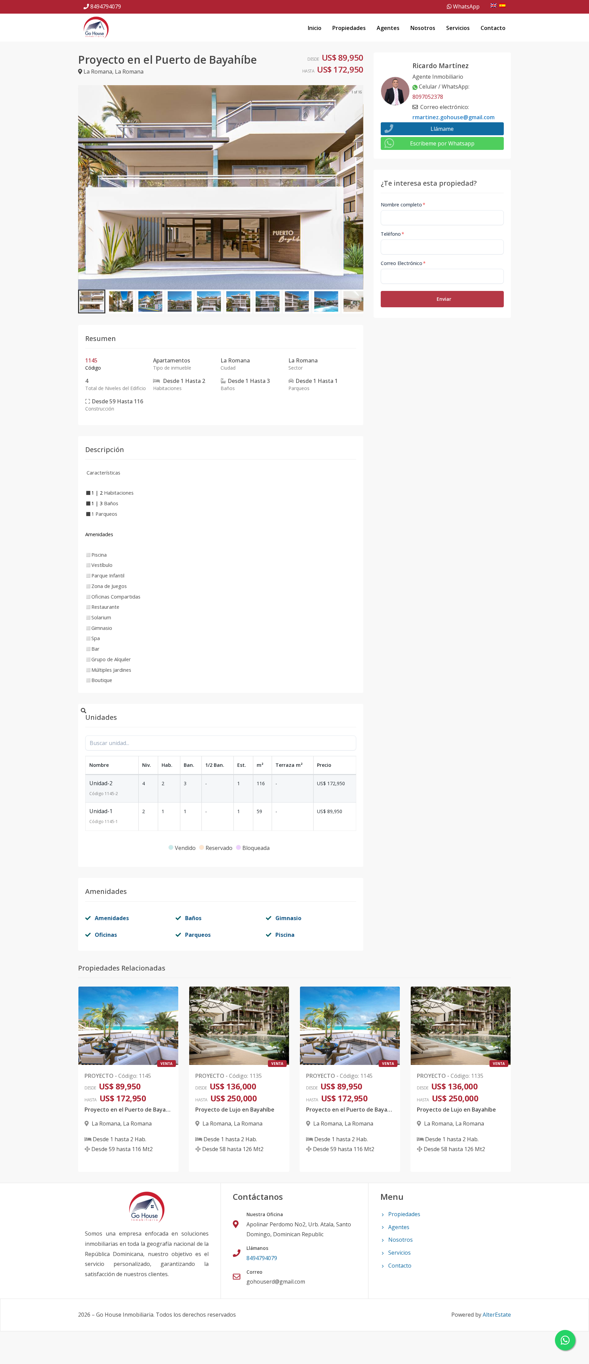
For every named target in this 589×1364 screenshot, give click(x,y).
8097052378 (427, 96)
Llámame (442, 129)
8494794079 (105, 6)
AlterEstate (497, 1314)
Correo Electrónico (403, 263)
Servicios (458, 28)
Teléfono (392, 234)
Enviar (444, 299)
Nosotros (422, 28)
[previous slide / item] (83, 187)
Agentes (388, 28)
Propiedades (349, 28)
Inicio (314, 28)
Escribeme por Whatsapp (442, 143)
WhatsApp (466, 6)
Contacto (493, 28)
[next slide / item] (358, 187)
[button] (91, 301)
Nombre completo (403, 204)
